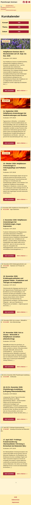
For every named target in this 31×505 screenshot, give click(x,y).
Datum (4, 31)
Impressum (15, 502)
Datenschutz (15, 499)
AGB (15, 497)
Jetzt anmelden (9, 90)
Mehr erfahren (21, 90)
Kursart (5, 22)
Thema (4, 27)
